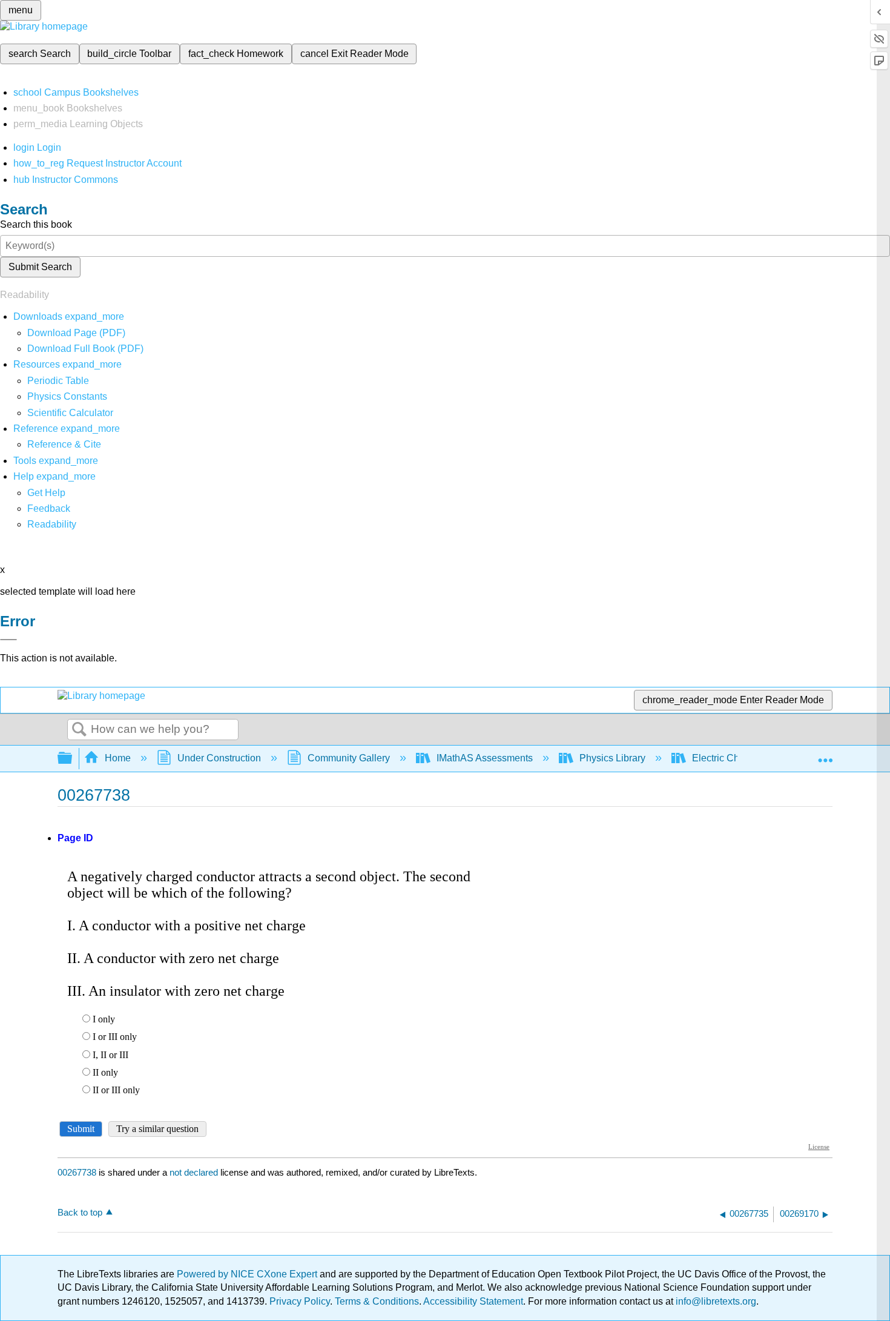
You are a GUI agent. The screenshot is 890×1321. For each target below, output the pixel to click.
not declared (195, 1172)
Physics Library (612, 758)
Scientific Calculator (70, 413)
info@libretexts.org (714, 1301)
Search (79, 730)
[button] (48, 508)
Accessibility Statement (473, 1301)
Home (117, 758)
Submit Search (40, 267)
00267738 (77, 1172)
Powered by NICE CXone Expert (248, 1274)
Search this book (36, 224)
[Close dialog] (8, 639)
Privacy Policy (299, 1301)
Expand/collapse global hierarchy (72, 758)
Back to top (80, 1212)
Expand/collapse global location (825, 755)
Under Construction (219, 758)
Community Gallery (348, 758)
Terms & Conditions (377, 1301)
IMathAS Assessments (484, 758)
